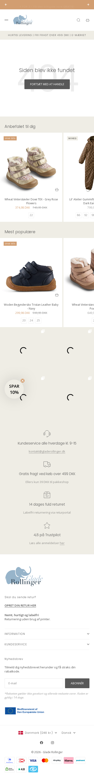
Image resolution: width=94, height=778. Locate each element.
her (62, 543)
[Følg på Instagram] (52, 742)
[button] (14, 389)
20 (24, 320)
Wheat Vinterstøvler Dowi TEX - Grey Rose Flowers (31, 202)
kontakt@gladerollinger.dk (47, 451)
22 (31, 215)
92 (85, 215)
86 (78, 215)
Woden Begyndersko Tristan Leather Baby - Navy (31, 307)
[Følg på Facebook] (41, 742)
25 (38, 320)
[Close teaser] (22, 380)
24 (31, 320)
